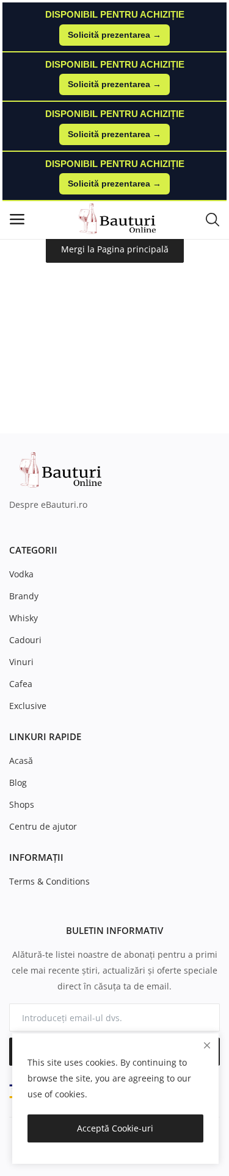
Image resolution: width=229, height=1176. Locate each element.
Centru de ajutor (43, 826)
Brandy (23, 596)
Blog (18, 782)
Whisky (23, 618)
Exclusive (27, 705)
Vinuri (21, 662)
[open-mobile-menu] (17, 219)
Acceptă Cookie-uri (115, 1128)
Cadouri (25, 640)
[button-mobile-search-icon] (212, 218)
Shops (21, 804)
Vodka (21, 574)
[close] (207, 1045)
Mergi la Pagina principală (115, 249)
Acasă (21, 760)
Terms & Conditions (49, 881)
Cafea (20, 684)
